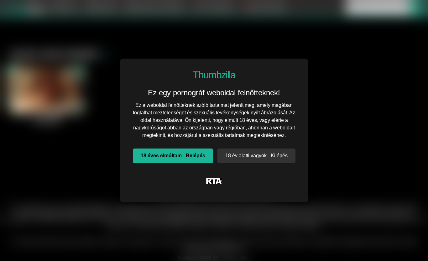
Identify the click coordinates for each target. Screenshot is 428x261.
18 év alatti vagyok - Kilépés (256, 155)
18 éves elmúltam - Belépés (173, 155)
